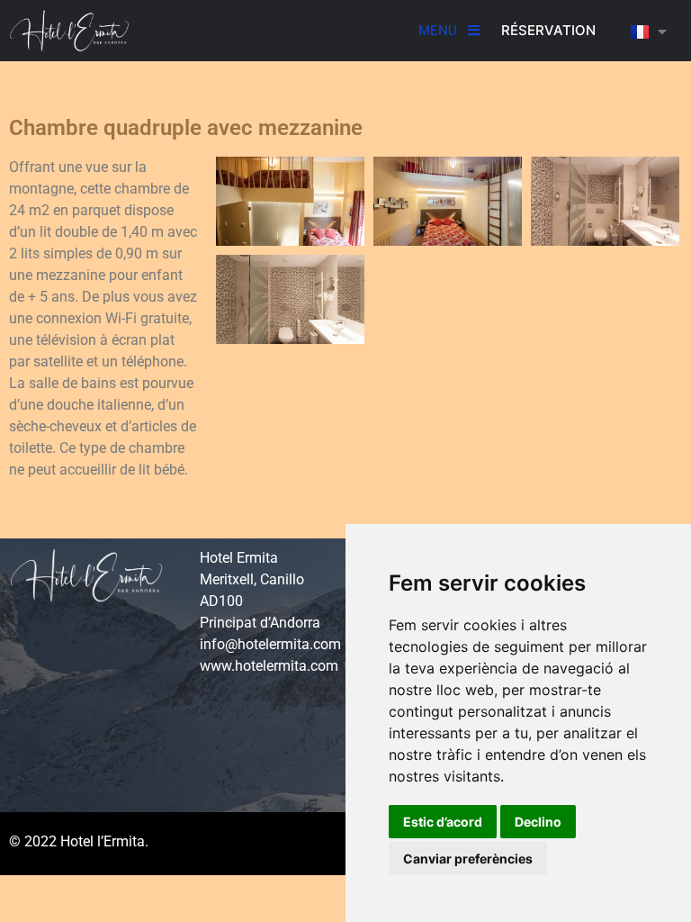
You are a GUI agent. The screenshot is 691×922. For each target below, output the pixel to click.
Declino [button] (538, 821)
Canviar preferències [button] (468, 858)
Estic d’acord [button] (442, 821)
